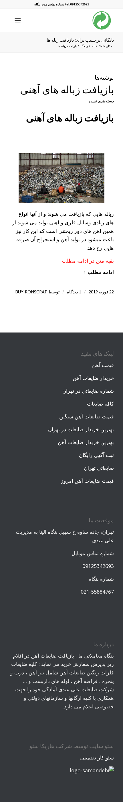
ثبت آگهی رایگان (96, 455)
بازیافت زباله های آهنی (67, 89)
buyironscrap (31, 291)
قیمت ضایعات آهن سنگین (86, 416)
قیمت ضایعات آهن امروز (87, 480)
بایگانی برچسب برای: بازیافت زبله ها (80, 40)
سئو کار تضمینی (97, 757)
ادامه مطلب (101, 272)
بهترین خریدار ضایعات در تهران (81, 429)
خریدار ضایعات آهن (93, 377)
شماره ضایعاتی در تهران (88, 390)
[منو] (19, 20)
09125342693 (98, 566)
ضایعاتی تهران (99, 467)
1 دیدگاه (74, 291)
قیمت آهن (103, 365)
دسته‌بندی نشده (101, 100)
